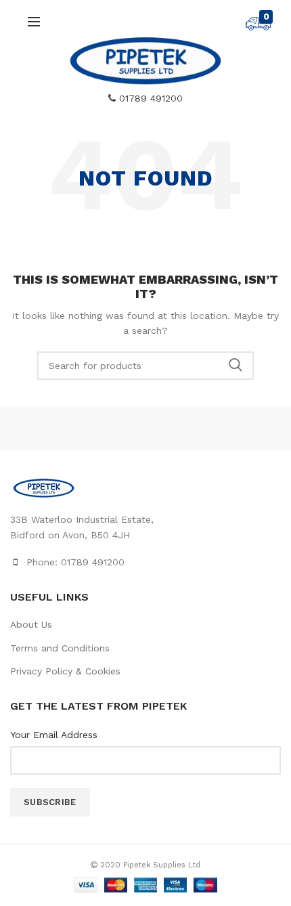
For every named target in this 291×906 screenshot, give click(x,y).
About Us (31, 624)
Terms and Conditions (60, 648)
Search (235, 365)
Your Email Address (53, 734)
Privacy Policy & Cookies (65, 671)
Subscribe (50, 802)
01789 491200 (149, 98)
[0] (258, 27)
